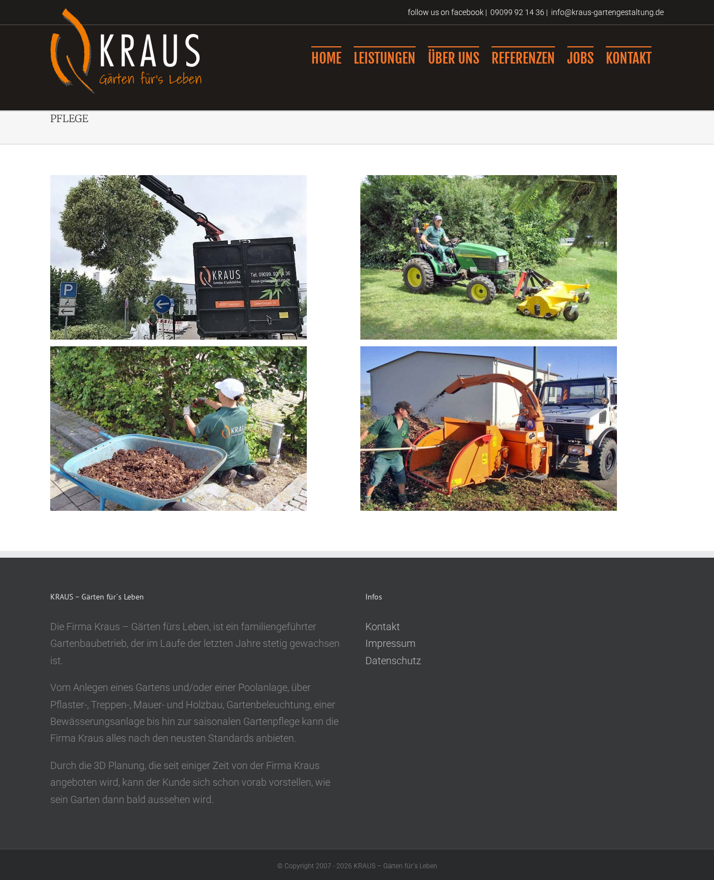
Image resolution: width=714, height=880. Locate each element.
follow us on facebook (445, 12)
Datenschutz (393, 660)
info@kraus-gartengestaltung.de (607, 12)
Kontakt (382, 626)
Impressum (390, 643)
